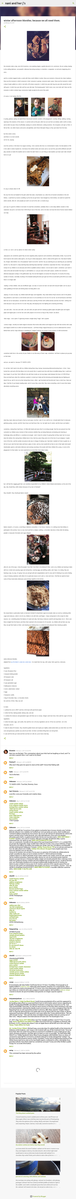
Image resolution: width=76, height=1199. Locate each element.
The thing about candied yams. (25, 1113)
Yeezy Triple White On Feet (19, 1025)
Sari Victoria (13, 791)
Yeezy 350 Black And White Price (24, 1021)
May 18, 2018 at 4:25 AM (21, 876)
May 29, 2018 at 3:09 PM (22, 902)
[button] (5, 26)
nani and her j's (15, 3)
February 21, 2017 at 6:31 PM (26, 791)
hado (11, 772)
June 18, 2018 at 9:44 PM (25, 929)
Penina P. (12, 762)
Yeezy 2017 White (25, 1020)
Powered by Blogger (39, 1196)
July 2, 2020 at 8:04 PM (28, 998)
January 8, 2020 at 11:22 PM (21, 982)
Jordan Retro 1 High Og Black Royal (22, 1001)
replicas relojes (65, 990)
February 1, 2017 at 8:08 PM (23, 762)
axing (11, 1050)
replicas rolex (25, 986)
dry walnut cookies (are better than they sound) (30, 1145)
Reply (11, 758)
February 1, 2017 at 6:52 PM (23, 750)
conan (11, 982)
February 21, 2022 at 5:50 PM (21, 1050)
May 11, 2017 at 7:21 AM (22, 801)
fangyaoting (13, 929)
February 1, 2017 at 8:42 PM (21, 771)
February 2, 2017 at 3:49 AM (23, 781)
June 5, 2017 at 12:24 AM (23, 827)
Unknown (12, 781)
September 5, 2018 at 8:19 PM (23, 955)
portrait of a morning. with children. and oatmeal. (31, 1176)
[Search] (28, 3)
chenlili (11, 876)
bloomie (12, 750)
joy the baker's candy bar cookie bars (21, 662)
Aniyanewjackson (15, 998)
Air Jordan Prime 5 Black (18, 1028)
